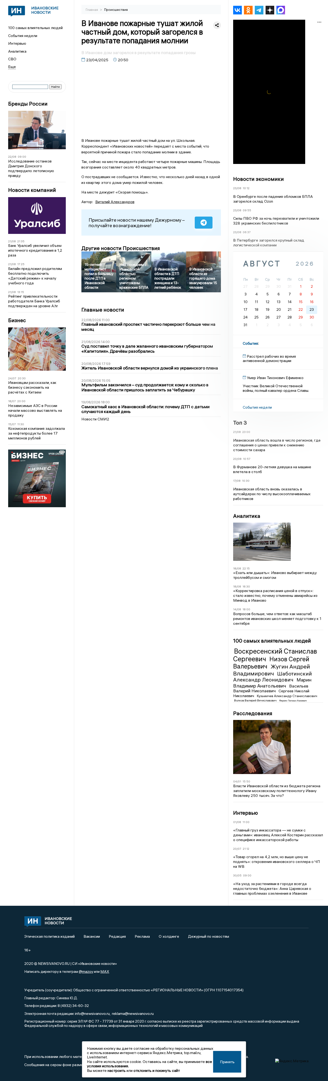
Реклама (142, 936)
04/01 (237, 781)
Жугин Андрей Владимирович (271, 670)
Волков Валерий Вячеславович (255, 700)
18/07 (12, 401)
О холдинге (169, 936)
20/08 (237, 459)
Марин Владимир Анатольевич (272, 682)
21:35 (20, 241)
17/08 (237, 480)
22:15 (246, 568)
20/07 (237, 848)
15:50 (246, 781)
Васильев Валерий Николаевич (270, 688)
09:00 (22, 156)
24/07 (12, 378)
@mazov (86, 971)
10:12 (246, 188)
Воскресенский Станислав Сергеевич (275, 655)
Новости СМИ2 (95, 419)
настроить (117, 1070)
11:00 (246, 822)
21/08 (12, 241)
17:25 (20, 264)
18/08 (237, 568)
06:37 (247, 232)
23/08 (237, 188)
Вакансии (92, 936)
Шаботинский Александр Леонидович (272, 676)
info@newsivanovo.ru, (92, 1013)
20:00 (21, 401)
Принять (227, 1061)
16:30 (246, 586)
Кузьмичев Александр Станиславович (287, 696)
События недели (22, 35)
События (250, 343)
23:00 (246, 432)
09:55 (247, 210)
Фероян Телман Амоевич (293, 700)
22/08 (12, 156)
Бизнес (17, 320)
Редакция (117, 936)
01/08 (237, 822)
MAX (104, 971)
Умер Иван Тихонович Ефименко (275, 377)
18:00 (246, 609)
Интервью (17, 43)
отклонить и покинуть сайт (157, 1070)
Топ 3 (240, 422)
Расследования (252, 713)
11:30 (20, 424)
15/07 (12, 424)
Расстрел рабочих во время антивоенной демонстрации (269, 358)
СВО (12, 58)
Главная (92, 9)
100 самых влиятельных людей (35, 27)
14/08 (237, 609)
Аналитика (17, 51)
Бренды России (28, 104)
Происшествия (116, 9)
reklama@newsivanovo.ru (133, 1013)
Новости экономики (258, 178)
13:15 (20, 292)
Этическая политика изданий (49, 936)
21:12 (246, 848)
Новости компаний (32, 190)
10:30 (245, 480)
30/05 (237, 875)
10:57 (246, 459)
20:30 (22, 378)
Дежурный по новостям (208, 936)
